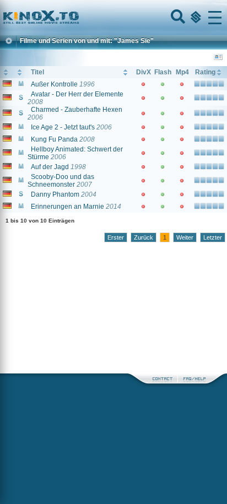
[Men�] (214, 17)
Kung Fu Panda (54, 139)
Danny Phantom (55, 194)
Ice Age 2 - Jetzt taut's (63, 127)
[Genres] (194, 17)
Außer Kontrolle (54, 84)
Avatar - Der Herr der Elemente (77, 94)
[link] (113, 17)
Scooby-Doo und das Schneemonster (61, 180)
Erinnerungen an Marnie (67, 206)
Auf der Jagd (50, 167)
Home (78, 17)
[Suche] (177, 17)
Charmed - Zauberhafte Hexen (76, 109)
